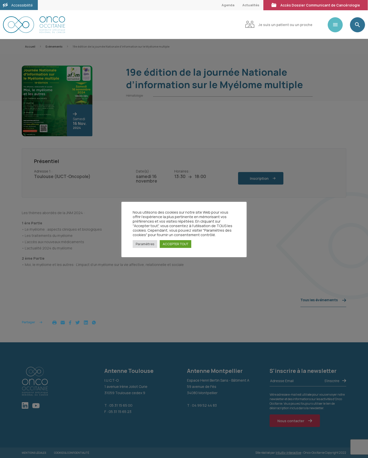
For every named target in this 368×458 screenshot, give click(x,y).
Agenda (228, 5)
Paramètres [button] (145, 244)
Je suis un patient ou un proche (285, 24)
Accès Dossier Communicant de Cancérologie (320, 5)
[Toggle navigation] (337, 25)
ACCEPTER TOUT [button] (175, 244)
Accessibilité (22, 5)
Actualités (250, 5)
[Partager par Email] (63, 322)
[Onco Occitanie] (34, 24)
